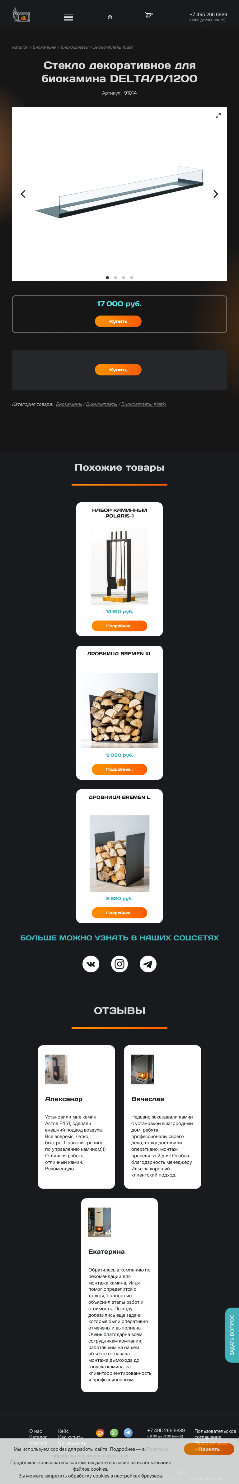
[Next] (215, 194)
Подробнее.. (119, 626)
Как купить (70, 1437)
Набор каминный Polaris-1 (119, 513)
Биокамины (44, 47)
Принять (209, 1449)
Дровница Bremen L (119, 797)
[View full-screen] (218, 115)
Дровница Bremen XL (119, 654)
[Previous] (24, 194)
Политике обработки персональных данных (110, 1452)
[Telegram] (128, 1433)
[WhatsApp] (114, 1433)
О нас (35, 1431)
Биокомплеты (74, 47)
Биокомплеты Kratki (113, 47)
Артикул (112, 93)
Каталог (20, 47)
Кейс (63, 1431)
